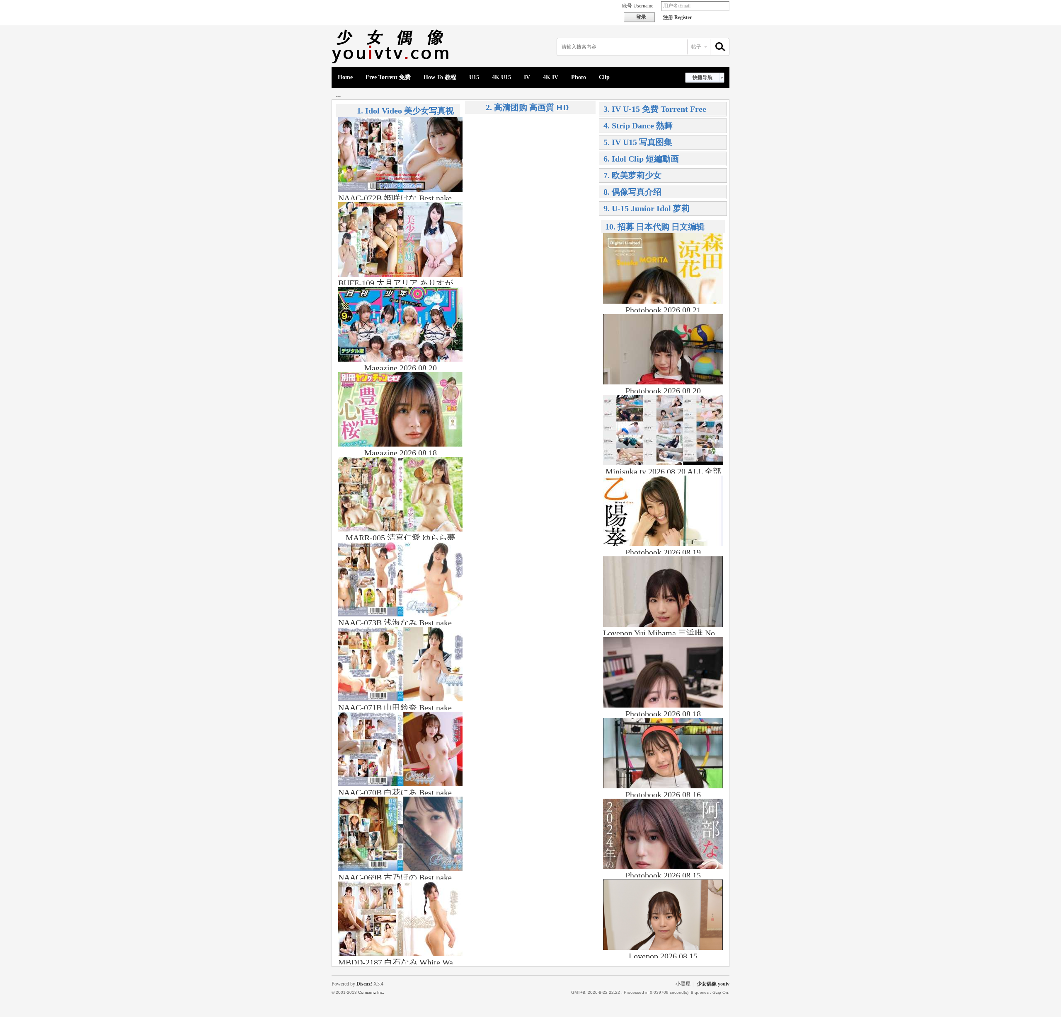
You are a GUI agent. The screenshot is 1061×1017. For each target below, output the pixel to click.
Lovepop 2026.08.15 (663, 956)
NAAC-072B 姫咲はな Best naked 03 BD (409, 198)
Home (345, 77)
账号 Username (637, 6)
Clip (604, 77)
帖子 (696, 47)
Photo (578, 77)
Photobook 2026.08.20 (663, 390)
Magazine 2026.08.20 (400, 367)
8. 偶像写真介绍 (632, 191)
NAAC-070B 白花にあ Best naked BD (403, 792)
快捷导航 (702, 77)
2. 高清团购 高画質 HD (527, 107)
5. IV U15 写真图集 (637, 142)
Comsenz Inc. (371, 992)
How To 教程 (440, 77)
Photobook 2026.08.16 (663, 794)
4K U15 (501, 77)
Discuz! (364, 984)
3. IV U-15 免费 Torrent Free (654, 109)
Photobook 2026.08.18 (663, 713)
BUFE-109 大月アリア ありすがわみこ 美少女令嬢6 (432, 282)
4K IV (550, 77)
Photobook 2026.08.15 (663, 875)
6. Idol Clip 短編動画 (641, 158)
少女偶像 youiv (713, 984)
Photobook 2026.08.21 (663, 309)
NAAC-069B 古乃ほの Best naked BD (403, 877)
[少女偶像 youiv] (392, 62)
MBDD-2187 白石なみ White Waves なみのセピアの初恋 (439, 962)
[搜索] (719, 47)
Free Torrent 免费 (388, 77)
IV (527, 77)
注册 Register (677, 17)
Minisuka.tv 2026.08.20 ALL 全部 (663, 471)
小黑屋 (683, 984)
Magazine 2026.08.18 (400, 452)
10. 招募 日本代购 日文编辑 (655, 226)
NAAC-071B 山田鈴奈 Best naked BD (403, 707)
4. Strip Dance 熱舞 (638, 125)
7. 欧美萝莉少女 (632, 175)
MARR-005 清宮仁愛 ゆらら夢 (400, 537)
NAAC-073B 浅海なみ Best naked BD (403, 622)
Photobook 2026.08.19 (663, 552)
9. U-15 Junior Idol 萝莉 (646, 208)
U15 (474, 77)
